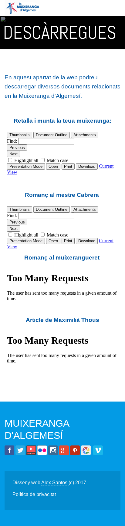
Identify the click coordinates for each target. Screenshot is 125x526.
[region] (62, 32)
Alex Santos (55, 482)
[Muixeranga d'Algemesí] (22, 8)
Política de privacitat (34, 494)
